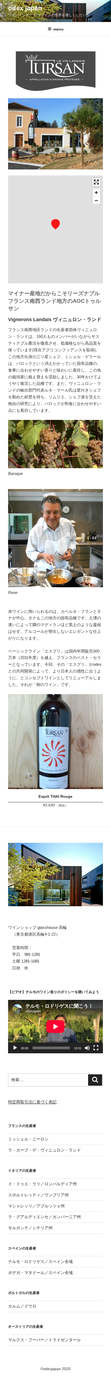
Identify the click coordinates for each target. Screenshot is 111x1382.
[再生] (15, 1048)
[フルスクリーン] (96, 1048)
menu (58, 29)
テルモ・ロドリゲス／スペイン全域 (40, 1261)
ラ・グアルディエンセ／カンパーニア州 (44, 1216)
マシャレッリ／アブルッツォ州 (36, 1206)
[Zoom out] (96, 200)
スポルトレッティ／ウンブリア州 (38, 1195)
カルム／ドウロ (22, 1306)
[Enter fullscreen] (96, 182)
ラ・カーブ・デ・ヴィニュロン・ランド (44, 1150)
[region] (55, 229)
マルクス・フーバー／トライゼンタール (44, 1339)
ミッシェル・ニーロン (28, 1139)
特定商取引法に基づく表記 (32, 1101)
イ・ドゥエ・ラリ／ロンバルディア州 (42, 1183)
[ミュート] (87, 1048)
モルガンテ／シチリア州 (30, 1227)
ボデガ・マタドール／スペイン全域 (40, 1272)
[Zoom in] (96, 192)
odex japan (25, 8)
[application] (55, 1026)
